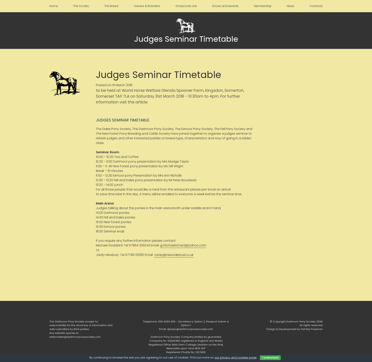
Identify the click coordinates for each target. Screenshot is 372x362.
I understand (270, 357)
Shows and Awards (225, 6)
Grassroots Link (186, 6)
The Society (81, 6)
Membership (262, 6)
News (290, 6)
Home (53, 6)
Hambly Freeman (312, 329)
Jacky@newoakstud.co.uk (173, 255)
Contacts (316, 6)
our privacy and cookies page (235, 357)
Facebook (186, 311)
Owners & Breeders (147, 6)
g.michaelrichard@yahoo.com (183, 245)
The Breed (111, 6)
